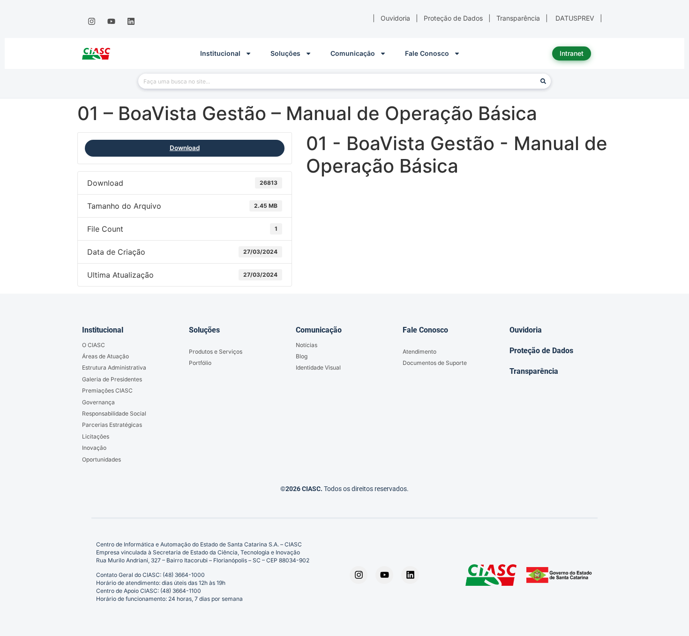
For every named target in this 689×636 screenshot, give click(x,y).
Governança (98, 402)
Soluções (285, 53)
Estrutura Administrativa (114, 367)
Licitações (95, 436)
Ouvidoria (525, 330)
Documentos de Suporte (435, 362)
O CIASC (93, 344)
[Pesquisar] (543, 81)
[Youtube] (111, 21)
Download (185, 147)
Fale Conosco (427, 53)
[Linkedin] (131, 21)
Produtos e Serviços (215, 351)
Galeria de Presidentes (112, 379)
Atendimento (419, 351)
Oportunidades (101, 459)
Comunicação (352, 53)
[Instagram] (91, 21)
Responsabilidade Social (114, 413)
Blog (301, 356)
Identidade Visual (318, 367)
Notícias (306, 344)
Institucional (220, 53)
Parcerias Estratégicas (112, 424)
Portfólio (200, 362)
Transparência (533, 371)
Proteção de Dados (541, 350)
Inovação (94, 447)
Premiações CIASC (107, 390)
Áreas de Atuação (105, 356)
